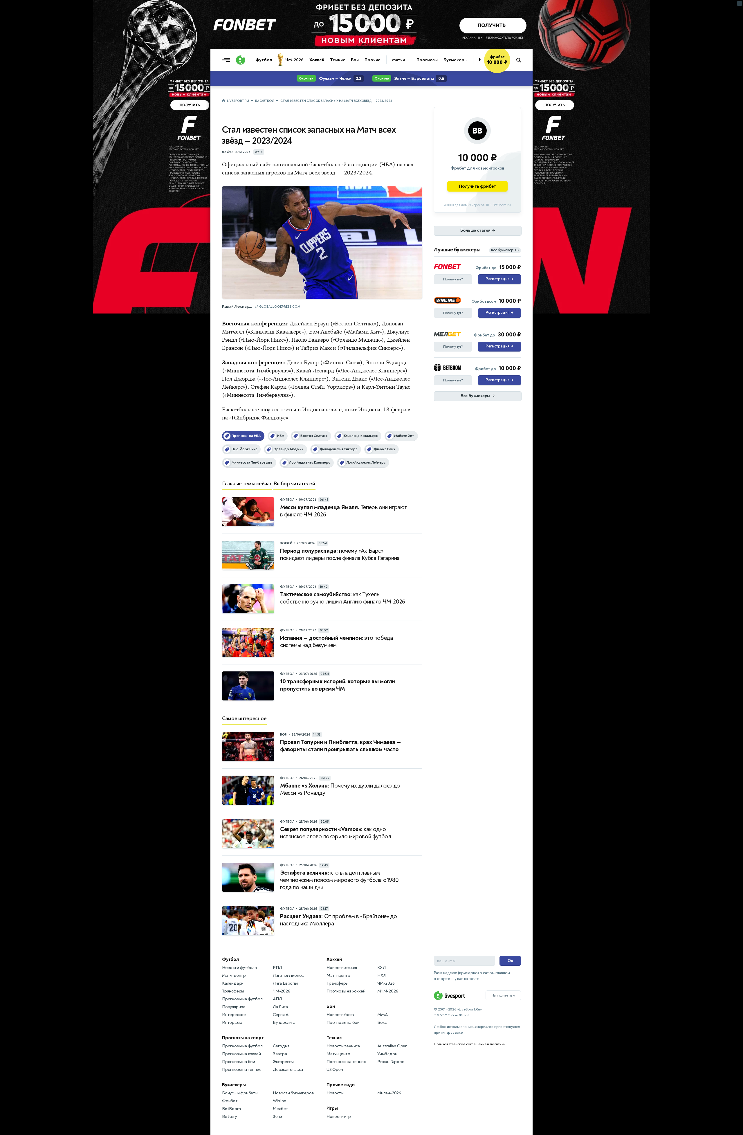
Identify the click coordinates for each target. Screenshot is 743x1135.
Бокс (382, 1022)
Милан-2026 (389, 1093)
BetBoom (231, 1108)
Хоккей (316, 60)
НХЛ (381, 975)
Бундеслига (284, 1022)
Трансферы (233, 991)
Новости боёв (340, 1014)
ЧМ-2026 (294, 60)
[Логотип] (240, 60)
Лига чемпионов (288, 975)
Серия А (280, 1014)
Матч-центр (234, 975)
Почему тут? (453, 279)
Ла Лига (280, 1007)
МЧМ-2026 (387, 991)
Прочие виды (341, 1085)
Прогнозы (427, 60)
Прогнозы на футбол (242, 999)
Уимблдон (387, 1054)
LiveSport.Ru (238, 101)
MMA (382, 1014)
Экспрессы (283, 1061)
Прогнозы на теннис (241, 1069)
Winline (279, 1101)
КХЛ (381, 967)
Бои (355, 60)
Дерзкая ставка (288, 1069)
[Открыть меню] (227, 60)
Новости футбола (239, 967)
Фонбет (230, 1101)
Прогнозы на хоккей (241, 1054)
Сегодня (281, 1046)
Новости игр (339, 1116)
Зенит (278, 1116)
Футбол (263, 60)
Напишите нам (503, 995)
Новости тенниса (343, 1046)
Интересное (234, 1014)
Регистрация (499, 279)
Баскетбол (264, 101)
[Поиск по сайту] (521, 60)
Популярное (234, 1007)
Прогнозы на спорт (243, 1038)
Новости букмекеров (293, 1093)
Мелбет (280, 1108)
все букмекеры (505, 250)
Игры (332, 1108)
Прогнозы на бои (238, 1061)
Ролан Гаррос (390, 1061)
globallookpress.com (279, 307)
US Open (335, 1069)
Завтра (280, 1054)
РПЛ (277, 967)
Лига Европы (285, 983)
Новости (335, 1093)
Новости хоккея (342, 967)
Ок (510, 960)
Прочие (372, 60)
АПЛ (277, 999)
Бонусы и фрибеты (240, 1093)
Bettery (229, 1116)
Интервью (232, 1022)
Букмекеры (455, 60)
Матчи (398, 60)
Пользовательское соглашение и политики (469, 1044)
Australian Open (392, 1046)
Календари (233, 983)
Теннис (337, 60)
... (510, 68)
